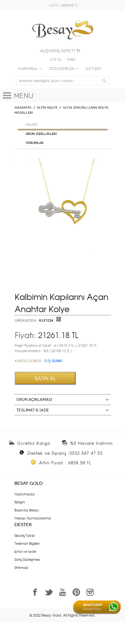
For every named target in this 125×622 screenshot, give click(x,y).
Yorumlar (35, 143)
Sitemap (21, 567)
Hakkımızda (24, 493)
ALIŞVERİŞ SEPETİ (57, 50)
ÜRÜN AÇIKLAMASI (34, 399)
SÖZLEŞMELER (61, 69)
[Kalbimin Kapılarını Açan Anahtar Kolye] (62, 161)
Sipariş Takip (24, 535)
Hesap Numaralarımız (32, 517)
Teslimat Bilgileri (26, 543)
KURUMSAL (28, 69)
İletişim (19, 501)
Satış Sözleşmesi (27, 559)
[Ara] (103, 81)
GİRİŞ (71, 60)
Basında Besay (26, 509)
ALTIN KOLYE (47, 108)
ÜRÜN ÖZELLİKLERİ (41, 134)
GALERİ (32, 125)
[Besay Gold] (62, 18)
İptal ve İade (25, 551)
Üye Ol (56, 60)
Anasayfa (22, 108)
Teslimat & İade (32, 410)
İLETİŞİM (93, 69)
